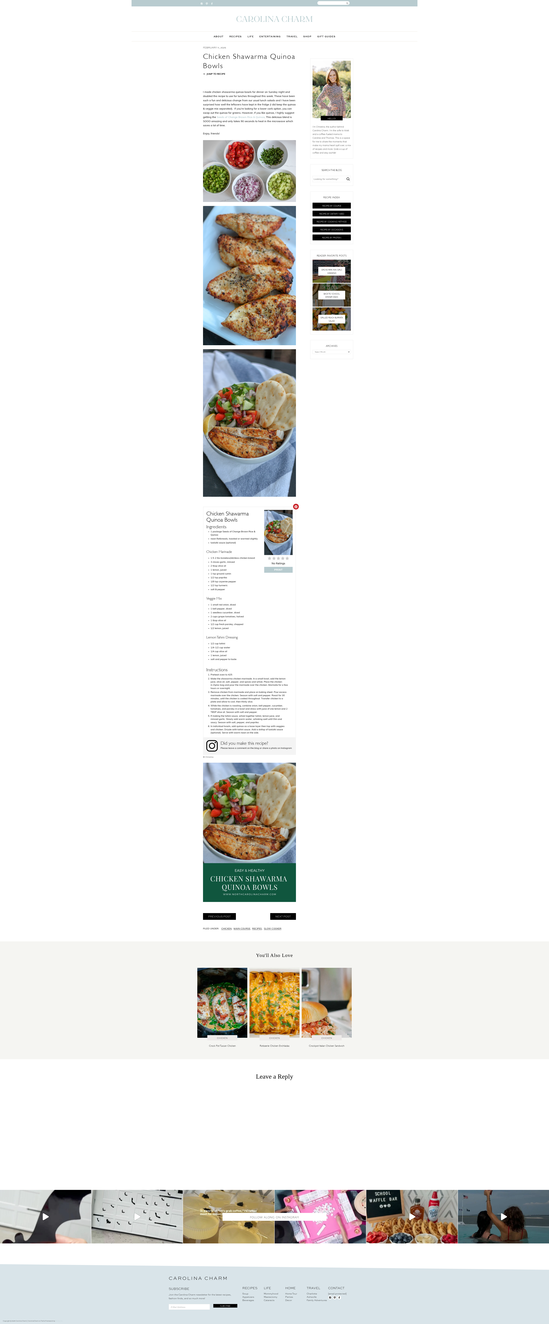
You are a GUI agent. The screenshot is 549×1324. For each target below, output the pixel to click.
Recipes (257, 929)
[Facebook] (212, 3)
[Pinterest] (207, 3)
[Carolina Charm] (274, 18)
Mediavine (58, 1321)
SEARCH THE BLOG (332, 169)
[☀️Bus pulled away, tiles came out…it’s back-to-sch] (320, 1216)
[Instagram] (201, 3)
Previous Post (219, 916)
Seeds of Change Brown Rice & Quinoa (241, 117)
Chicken (226, 929)
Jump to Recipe (215, 74)
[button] (332, 206)
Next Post (283, 916)
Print (278, 569)
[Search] (348, 179)
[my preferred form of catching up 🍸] (228, 1216)
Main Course (242, 929)
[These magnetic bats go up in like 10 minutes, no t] (137, 1216)
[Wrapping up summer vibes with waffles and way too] (412, 1216)
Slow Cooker (272, 929)
